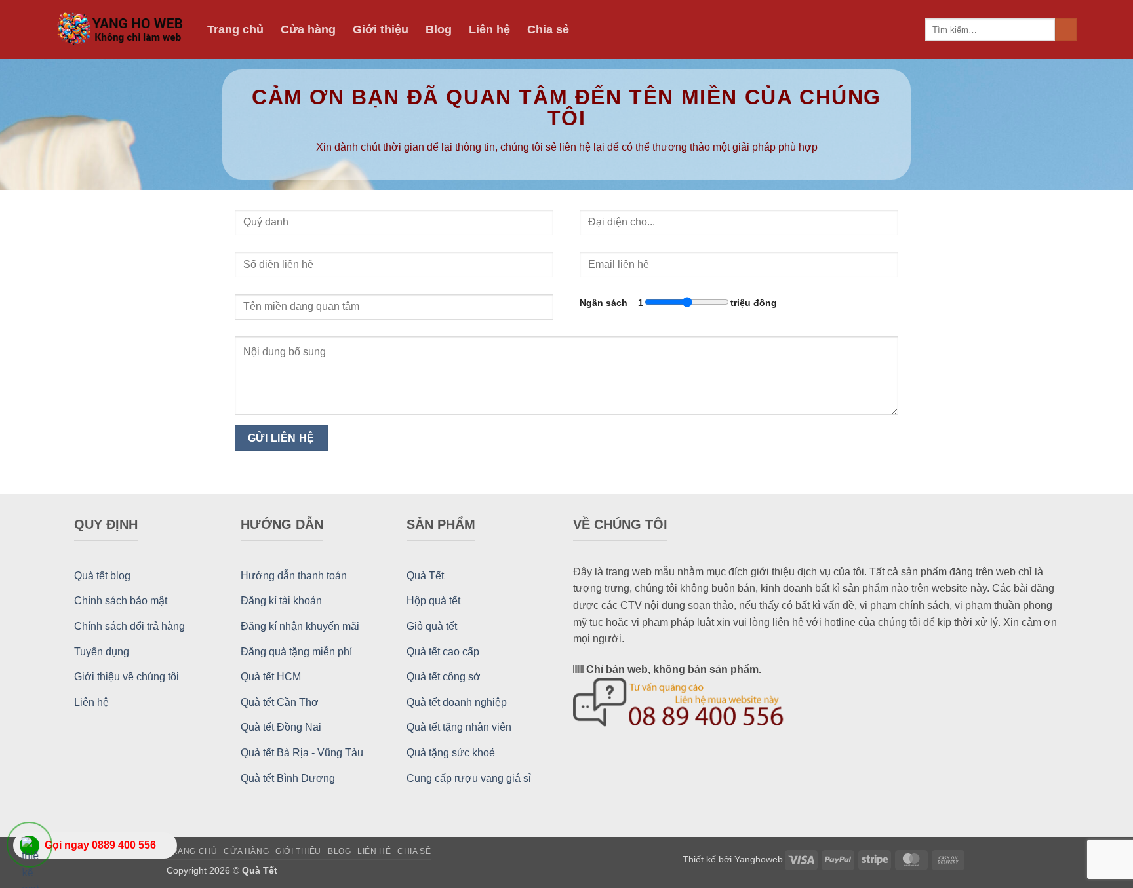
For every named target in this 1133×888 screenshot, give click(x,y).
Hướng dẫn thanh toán (294, 575)
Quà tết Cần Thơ (280, 702)
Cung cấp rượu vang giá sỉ (469, 778)
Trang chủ (235, 29)
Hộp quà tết (433, 600)
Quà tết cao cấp (443, 651)
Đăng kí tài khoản (281, 600)
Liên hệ (489, 29)
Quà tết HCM (271, 676)
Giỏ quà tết (432, 626)
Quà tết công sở (444, 676)
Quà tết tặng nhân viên (459, 727)
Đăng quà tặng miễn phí (296, 651)
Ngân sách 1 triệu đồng (678, 303)
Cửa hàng (308, 29)
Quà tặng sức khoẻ (451, 752)
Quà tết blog (102, 575)
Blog (439, 29)
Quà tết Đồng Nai (281, 727)
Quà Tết (425, 575)
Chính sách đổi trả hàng (129, 626)
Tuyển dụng (101, 651)
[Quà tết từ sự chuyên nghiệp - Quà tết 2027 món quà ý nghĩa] (122, 29)
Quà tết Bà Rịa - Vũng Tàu (302, 752)
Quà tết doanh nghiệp (457, 702)
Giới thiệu (380, 29)
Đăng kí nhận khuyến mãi (300, 626)
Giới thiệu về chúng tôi (126, 676)
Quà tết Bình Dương (288, 778)
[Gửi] (1066, 29)
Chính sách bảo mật (120, 600)
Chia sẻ (548, 29)
